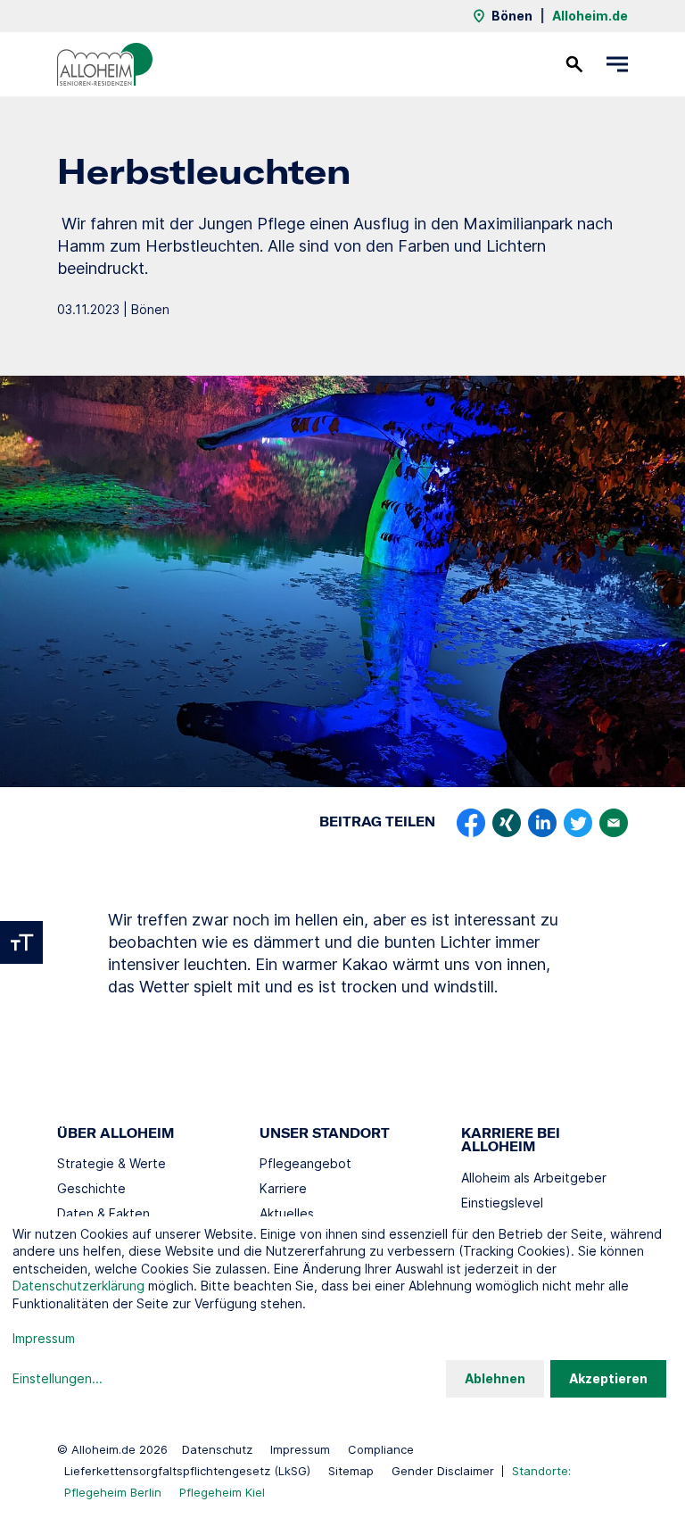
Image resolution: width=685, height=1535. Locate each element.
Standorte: (541, 1471)
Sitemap (351, 1471)
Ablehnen (495, 1378)
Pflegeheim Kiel (222, 1492)
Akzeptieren (608, 1378)
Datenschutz (217, 1449)
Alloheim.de (590, 15)
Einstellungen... (57, 1378)
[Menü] (617, 64)
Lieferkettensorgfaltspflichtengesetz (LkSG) (187, 1471)
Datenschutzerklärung (78, 1285)
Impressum (300, 1449)
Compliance (381, 1449)
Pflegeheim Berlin (112, 1492)
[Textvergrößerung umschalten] (21, 942)
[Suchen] (574, 64)
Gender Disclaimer (443, 1471)
